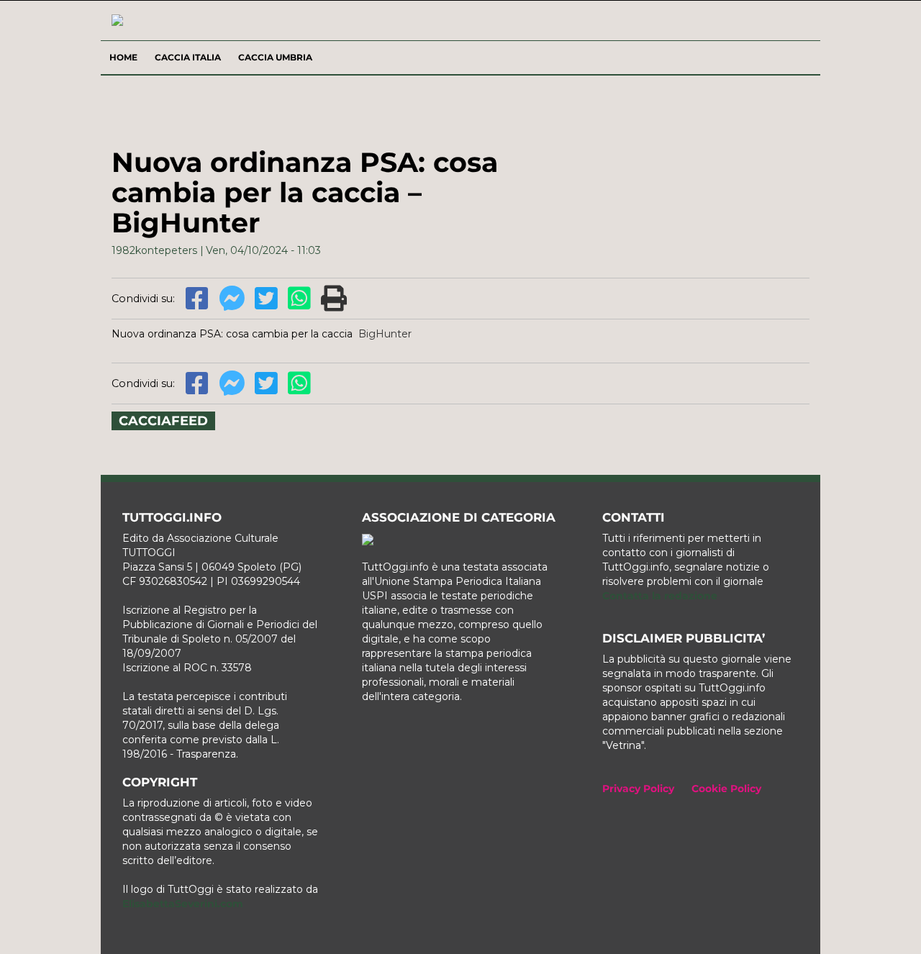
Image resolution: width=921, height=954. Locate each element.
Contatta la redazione (659, 595)
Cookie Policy (726, 788)
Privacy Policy (638, 788)
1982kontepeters (154, 250)
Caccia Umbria (275, 57)
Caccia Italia (188, 57)
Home (123, 57)
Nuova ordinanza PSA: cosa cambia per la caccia (232, 333)
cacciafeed (163, 421)
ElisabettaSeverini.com (182, 903)
